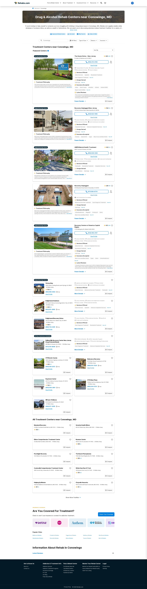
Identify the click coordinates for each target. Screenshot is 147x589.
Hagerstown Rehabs (71, 535)
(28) (50, 289)
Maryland (37, 8)
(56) (109, 108)
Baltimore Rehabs (37, 535)
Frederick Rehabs (54, 535)
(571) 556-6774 (92, 191)
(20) (109, 147)
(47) (50, 364)
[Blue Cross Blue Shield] (95, 522)
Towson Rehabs (87, 538)
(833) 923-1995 (92, 114)
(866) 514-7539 (92, 365)
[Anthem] (77, 522)
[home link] (33, 8)
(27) (50, 385)
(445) (109, 56)
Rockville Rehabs (54, 538)
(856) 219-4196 (92, 62)
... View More (68, 87)
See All (91, 77)
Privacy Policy (67, 587)
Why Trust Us (82, 34)
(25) (80, 472)
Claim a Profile (93, 34)
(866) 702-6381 (50, 327)
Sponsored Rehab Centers (58, 34)
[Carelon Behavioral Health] (114, 522)
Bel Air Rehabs (102, 538)
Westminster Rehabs (38, 538)
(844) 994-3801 (50, 387)
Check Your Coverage (106, 514)
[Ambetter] (59, 522)
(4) (50, 324)
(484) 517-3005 (50, 406)
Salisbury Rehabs (87, 535)
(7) (38, 429)
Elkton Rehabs (69, 538)
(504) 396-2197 (92, 233)
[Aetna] (41, 522)
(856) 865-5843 (50, 292)
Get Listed (72, 34)
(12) (80, 487)
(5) (38, 487)
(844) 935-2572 (50, 366)
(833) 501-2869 (50, 309)
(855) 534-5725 (92, 386)
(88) (109, 185)
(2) (80, 444)
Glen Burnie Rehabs (104, 535)
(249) (109, 225)
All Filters (74, 40)
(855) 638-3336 (93, 153)
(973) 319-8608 (50, 346)
